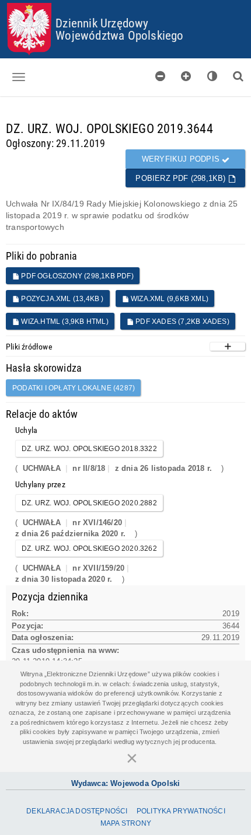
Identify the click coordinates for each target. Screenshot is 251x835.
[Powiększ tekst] (186, 76)
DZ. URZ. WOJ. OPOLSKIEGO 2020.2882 (89, 503)
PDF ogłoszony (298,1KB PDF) (76, 276)
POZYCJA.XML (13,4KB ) (61, 299)
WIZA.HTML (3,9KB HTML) (64, 321)
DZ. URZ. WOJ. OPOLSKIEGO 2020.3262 (89, 548)
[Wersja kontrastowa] (212, 76)
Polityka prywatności (181, 811)
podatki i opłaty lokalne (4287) (73, 388)
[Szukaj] (238, 76)
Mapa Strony (125, 823)
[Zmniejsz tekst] (160, 76)
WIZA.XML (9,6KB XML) (168, 299)
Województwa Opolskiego (119, 35)
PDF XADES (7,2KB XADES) (181, 321)
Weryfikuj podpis (182, 159)
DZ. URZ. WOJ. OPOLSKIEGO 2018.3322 (89, 449)
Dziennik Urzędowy (101, 23)
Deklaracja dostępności (76, 811)
